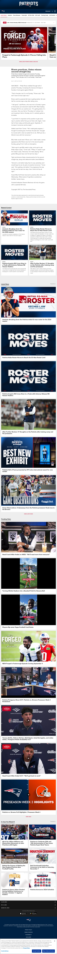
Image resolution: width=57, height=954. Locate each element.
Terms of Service (28, 932)
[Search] (52, 11)
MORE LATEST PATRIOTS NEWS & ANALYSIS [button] (28, 61)
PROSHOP (47, 11)
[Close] (54, 941)
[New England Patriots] (28, 920)
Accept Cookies (36, 951)
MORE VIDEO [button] (28, 816)
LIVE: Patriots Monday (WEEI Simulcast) (16, 22)
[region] (28, 946)
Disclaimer (28, 937)
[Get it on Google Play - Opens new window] (33, 914)
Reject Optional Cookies (48, 951)
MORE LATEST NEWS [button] (28, 513)
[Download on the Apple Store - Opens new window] (23, 913)
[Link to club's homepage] (3, 10)
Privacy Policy (28, 929)
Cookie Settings (4, 950)
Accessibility (28, 934)
